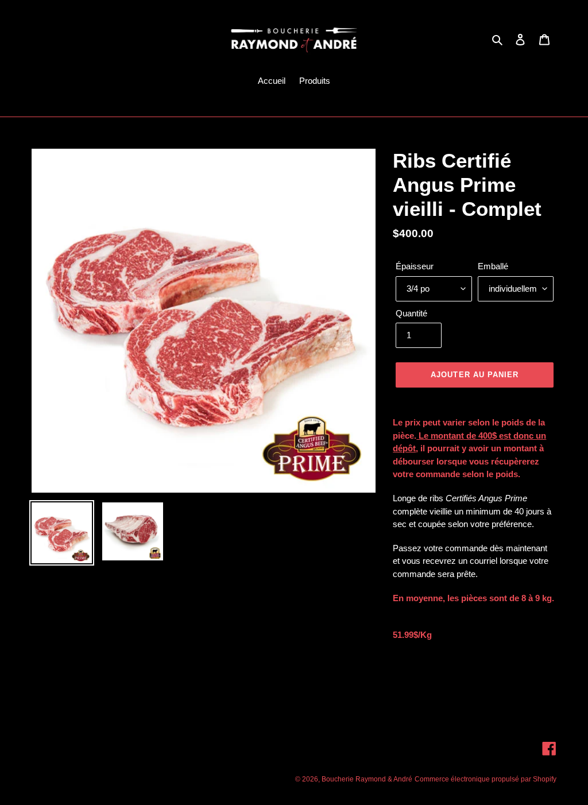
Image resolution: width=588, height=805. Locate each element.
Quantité (411, 313)
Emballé (493, 266)
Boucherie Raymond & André (367, 779)
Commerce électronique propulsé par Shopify (485, 779)
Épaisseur (415, 266)
